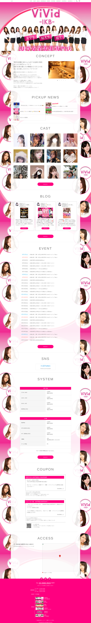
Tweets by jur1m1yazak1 (45, 368)
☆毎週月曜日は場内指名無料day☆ (37, 260)
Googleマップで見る (47, 572)
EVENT (48, 1)
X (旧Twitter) (45, 366)
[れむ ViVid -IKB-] (70, 156)
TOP (31, 1)
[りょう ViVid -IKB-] (37, 140)
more (45, 184)
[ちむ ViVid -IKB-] (70, 172)
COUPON (64, 1)
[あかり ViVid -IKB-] (21, 140)
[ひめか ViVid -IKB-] (37, 172)
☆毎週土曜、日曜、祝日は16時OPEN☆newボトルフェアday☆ (43, 254)
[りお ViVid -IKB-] (37, 156)
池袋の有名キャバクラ (41, 620)
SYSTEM (53, 1)
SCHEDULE (43, 1)
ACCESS (70, 1)
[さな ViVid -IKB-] (54, 156)
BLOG (38, 1)
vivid (12, 1)
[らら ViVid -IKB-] (21, 172)
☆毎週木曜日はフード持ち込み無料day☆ (38, 268)
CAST (34, 1)
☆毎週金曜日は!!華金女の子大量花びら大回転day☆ (40, 271)
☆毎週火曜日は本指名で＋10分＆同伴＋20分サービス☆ (41, 263)
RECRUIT (58, 1)
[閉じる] (65, 548)
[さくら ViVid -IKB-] (54, 140)
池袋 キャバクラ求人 (50, 620)
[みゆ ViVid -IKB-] (54, 172)
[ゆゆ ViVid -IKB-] (21, 156)
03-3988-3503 (45, 583)
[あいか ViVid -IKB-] (70, 140)
